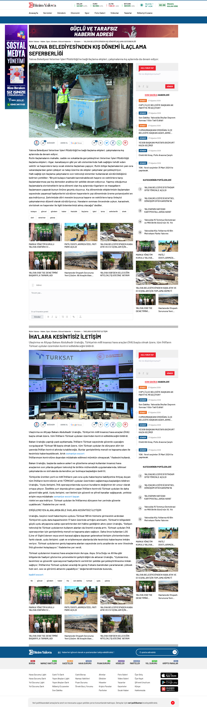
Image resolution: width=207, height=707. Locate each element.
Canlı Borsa (80, 674)
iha (68, 581)
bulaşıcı (34, 211)
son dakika (77, 581)
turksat (89, 581)
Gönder (37, 317)
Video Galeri (123, 678)
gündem (54, 211)
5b (32, 581)
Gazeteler (67, 662)
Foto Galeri (100, 13)
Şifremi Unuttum (142, 682)
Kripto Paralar (170, 662)
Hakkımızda (140, 690)
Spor (87, 13)
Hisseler (120, 662)
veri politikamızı (135, 703)
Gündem (61, 13)
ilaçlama (85, 211)
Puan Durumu (103, 662)
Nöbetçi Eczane (145, 13)
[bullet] (67, 316)
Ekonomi (75, 13)
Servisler (47, 13)
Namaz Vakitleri (49, 662)
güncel (43, 211)
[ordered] (63, 316)
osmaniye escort (75, 453)
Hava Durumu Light (37, 674)
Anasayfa (33, 13)
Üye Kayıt (139, 678)
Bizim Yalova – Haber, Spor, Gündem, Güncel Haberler (50, 41)
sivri (32, 217)
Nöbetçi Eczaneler (60, 686)
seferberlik (113, 211)
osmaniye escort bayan (66, 496)
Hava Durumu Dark (37, 678)
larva (103, 211)
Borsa (32, 662)
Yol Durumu (151, 662)
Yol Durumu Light (36, 682)
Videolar (115, 13)
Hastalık (74, 211)
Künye (137, 686)
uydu (98, 581)
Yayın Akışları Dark (60, 682)
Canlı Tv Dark (58, 674)
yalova (52, 217)
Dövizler (102, 678)
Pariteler (135, 662)
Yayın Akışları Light (60, 678)
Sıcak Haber (123, 690)
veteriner (42, 217)
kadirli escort (36, 574)
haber (64, 211)
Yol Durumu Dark (36, 686)
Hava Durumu (85, 662)
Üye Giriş (139, 674)
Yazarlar (128, 13)
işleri (94, 211)
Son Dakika (57, 690)
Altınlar (102, 674)
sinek (124, 211)
